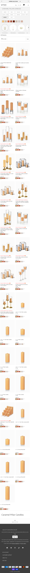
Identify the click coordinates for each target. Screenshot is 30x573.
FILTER (4, 39)
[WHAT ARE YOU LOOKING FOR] (18, 5)
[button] (28, 28)
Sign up (15, 536)
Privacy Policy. (23, 543)
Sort (28, 39)
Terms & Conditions (15, 543)
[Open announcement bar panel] (20, 1)
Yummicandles (17, 571)
